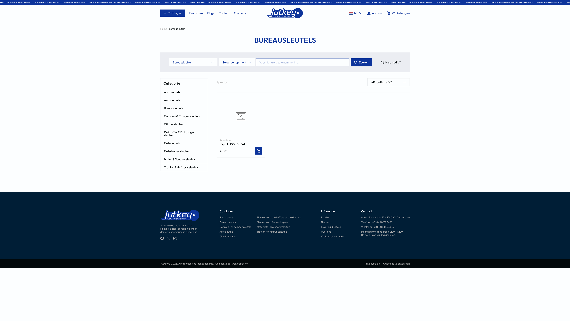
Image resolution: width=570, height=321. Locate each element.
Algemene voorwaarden (396, 263)
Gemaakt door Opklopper (229, 263)
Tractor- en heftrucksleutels (272, 231)
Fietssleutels (172, 143)
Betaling (325, 217)
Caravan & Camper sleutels (182, 116)
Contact (224, 13)
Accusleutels (172, 92)
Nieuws (325, 222)
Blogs (210, 13)
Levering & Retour (331, 226)
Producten (196, 13)
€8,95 (223, 150)
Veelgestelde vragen (332, 236)
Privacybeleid (372, 263)
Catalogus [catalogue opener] (174, 13)
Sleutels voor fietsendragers (272, 222)
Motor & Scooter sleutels (179, 159)
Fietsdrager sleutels (177, 151)
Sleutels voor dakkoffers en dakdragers (279, 217)
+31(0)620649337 (384, 226)
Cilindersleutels (174, 124)
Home (163, 28)
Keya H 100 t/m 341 (232, 144)
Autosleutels (172, 100)
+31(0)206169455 (382, 222)
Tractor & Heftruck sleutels (181, 167)
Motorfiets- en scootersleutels (273, 226)
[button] (355, 13)
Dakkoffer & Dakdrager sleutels (179, 133)
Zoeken (363, 62)
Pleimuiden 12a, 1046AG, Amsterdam (389, 217)
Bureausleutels (173, 108)
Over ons (240, 13)
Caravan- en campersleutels (235, 226)
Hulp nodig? (393, 62)
